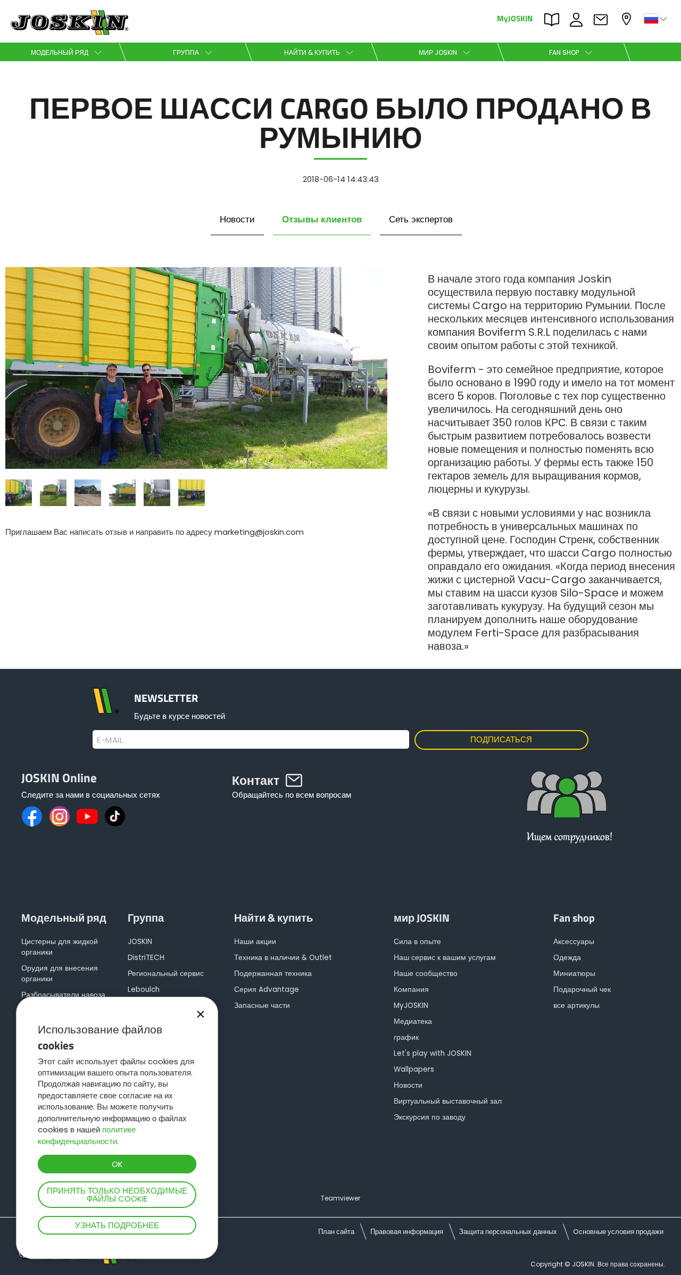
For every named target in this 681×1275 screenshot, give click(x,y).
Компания (411, 989)
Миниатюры (574, 973)
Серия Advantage (266, 989)
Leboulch (144, 989)
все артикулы (576, 1005)
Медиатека (413, 1021)
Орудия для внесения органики (59, 973)
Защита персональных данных (508, 1232)
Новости (237, 219)
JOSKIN (140, 942)
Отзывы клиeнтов (322, 219)
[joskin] (68, 32)
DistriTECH (146, 958)
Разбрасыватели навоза (63, 995)
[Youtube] (87, 816)
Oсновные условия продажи (618, 1232)
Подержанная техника (273, 973)
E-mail (110, 740)
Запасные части (262, 1005)
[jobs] (567, 815)
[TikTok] (115, 816)
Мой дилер (628, 18)
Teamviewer (340, 1198)
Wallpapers (414, 1069)
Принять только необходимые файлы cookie (117, 1194)
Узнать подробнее (117, 1225)
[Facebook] (32, 816)
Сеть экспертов (421, 219)
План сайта (336, 1232)
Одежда (567, 958)
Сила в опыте (417, 942)
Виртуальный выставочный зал (448, 1101)
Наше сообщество (426, 973)
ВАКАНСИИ (579, 19)
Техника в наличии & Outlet (283, 958)
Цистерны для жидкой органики (59, 947)
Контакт (603, 19)
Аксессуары (573, 942)
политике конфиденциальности (87, 1135)
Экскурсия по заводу (430, 1117)
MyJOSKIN (515, 17)
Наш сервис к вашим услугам (445, 958)
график (406, 1037)
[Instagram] (59, 816)
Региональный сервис (166, 973)
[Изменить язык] (656, 19)
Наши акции (255, 942)
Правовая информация (406, 1232)
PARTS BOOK (554, 19)
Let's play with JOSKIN (432, 1053)
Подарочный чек (582, 989)
